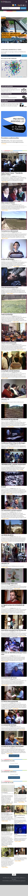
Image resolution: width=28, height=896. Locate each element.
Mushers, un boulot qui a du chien (19, 816)
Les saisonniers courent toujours (11, 510)
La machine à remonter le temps (11, 49)
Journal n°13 (15, 176)
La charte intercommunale (9, 701)
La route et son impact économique (12, 746)
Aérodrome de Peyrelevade (9, 419)
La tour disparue (4, 792)
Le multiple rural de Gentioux (10, 371)
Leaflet (14, 76)
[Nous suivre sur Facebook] (21, 5)
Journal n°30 (16, 855)
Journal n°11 (13, 585)
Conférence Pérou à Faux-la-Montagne (13, 443)
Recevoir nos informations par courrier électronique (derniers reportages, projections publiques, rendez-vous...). (10, 90)
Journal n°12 (13, 421)
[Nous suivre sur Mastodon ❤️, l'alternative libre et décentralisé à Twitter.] (15, 5)
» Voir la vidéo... (4, 181)
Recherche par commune (9, 58)
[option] (14, 30)
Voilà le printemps (7, 314)
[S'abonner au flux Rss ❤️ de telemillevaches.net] (19, 5)
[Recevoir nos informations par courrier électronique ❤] (13, 5)
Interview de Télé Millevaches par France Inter (14, 653)
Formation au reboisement (9, 231)
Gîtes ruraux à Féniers (8, 203)
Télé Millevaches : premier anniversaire (13, 464)
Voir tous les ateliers (14, 766)
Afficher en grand (23, 59)
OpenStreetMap (19, 76)
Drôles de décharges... (8, 259)
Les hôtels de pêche (7, 535)
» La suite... (4, 143)
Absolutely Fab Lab (4, 812)
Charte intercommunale (8, 343)
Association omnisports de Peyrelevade (13, 630)
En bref (3, 487)
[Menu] (26, 1)
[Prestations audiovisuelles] (14, 124)
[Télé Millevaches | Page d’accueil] (7, 2)
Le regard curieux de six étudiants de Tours (12, 606)
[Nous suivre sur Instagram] (25, 5)
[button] (24, 41)
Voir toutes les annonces (14, 777)
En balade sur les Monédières (22, 835)
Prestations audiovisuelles (10, 138)
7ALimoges (4, 101)
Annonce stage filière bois (9, 584)
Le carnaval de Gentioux (8, 725)
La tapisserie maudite (5, 857)
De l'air (15, 794)
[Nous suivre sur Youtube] (23, 5)
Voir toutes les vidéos (14, 755)
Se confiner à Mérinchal (5, 832)
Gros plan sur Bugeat (20, 817)
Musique (15, 834)
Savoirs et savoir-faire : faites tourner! (7, 814)
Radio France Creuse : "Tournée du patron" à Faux (12, 173)
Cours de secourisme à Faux (9, 287)
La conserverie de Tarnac (9, 678)
